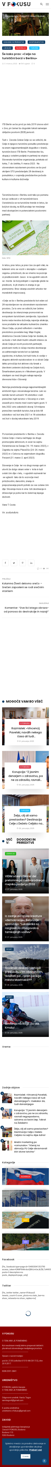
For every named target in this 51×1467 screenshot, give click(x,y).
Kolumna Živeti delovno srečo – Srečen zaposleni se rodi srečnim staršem (23, 587)
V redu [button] (26, 1456)
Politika (10, 901)
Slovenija (21, 48)
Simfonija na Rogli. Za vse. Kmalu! (22, 1026)
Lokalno (7, 48)
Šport (9, 949)
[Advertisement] (25, 93)
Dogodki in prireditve (14, 42)
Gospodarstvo (36, 42)
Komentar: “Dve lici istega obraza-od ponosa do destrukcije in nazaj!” (26, 609)
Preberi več (35, 1449)
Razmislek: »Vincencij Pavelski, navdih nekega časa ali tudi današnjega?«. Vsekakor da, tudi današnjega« (25, 732)
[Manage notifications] (44, 1461)
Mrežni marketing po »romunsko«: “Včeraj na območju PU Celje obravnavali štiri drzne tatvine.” (30, 1147)
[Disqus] (25, 658)
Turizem (34, 48)
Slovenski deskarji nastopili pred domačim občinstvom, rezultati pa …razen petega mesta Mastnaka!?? (24, 974)
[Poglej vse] (25, 1176)
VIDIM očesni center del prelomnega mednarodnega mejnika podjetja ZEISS (24, 880)
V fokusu (25, 723)
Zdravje (10, 853)
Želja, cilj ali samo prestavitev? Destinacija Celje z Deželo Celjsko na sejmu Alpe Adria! (25, 820)
